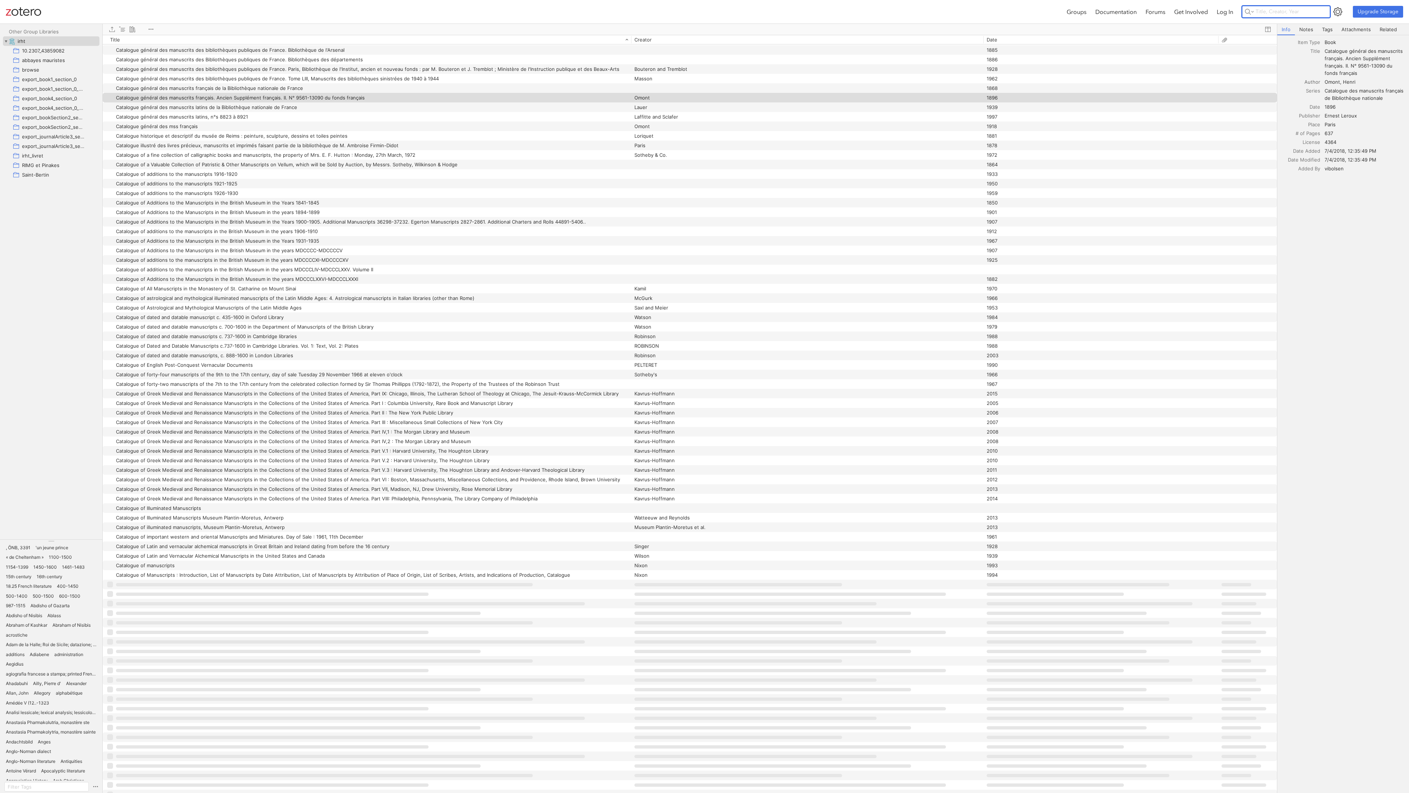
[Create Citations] (122, 29)
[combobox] (1365, 42)
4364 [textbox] (1330, 142)
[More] (151, 29)
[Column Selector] (1268, 29)
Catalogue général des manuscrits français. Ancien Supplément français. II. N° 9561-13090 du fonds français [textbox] (1364, 62)
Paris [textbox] (1330, 124)
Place (1314, 124)
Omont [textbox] (1332, 82)
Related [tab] (1388, 29)
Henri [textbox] (1349, 82)
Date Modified (1304, 160)
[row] (690, 39)
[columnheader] (367, 39)
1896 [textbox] (1330, 107)
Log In (1225, 11)
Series (1313, 91)
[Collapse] (6, 41)
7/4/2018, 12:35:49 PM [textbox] (1350, 151)
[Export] (112, 29)
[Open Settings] (1338, 12)
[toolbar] (690, 29)
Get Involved (1191, 11)
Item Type (1309, 42)
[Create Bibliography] (132, 29)
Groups (1076, 11)
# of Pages (1308, 133)
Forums (1155, 11)
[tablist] (1343, 29)
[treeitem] (51, 41)
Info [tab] (1286, 29)
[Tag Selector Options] (95, 787)
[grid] (690, 414)
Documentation (1116, 11)
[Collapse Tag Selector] (51, 541)
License (1311, 142)
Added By (1309, 168)
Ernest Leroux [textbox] (1341, 116)
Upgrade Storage (1378, 11)
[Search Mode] (1249, 12)
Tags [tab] (1327, 29)
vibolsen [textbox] (1334, 168)
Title (1315, 51)
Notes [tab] (1306, 29)
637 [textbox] (1329, 133)
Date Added (1306, 151)
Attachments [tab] (1356, 29)
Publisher (1309, 116)
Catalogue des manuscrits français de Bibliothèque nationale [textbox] (1365, 94)
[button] (18, 547)
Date (1315, 107)
